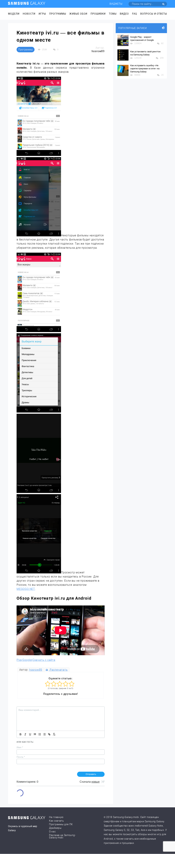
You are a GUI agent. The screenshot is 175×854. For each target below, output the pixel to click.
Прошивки (98, 13)
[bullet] (44, 734)
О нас (52, 831)
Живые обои (78, 13)
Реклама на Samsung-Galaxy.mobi (62, 836)
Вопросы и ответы (153, 13)
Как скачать (56, 821)
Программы (57, 13)
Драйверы (55, 828)
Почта (21, 757)
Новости (29, 13)
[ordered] (39, 734)
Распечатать (58, 669)
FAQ (134, 13)
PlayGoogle (24, 660)
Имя (20, 747)
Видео (124, 13)
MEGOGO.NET (26, 589)
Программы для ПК (61, 824)
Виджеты (116, 3)
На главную (56, 817)
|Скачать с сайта (43, 660)
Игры (42, 13)
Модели (13, 13)
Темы (112, 13)
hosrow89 (35, 669)
